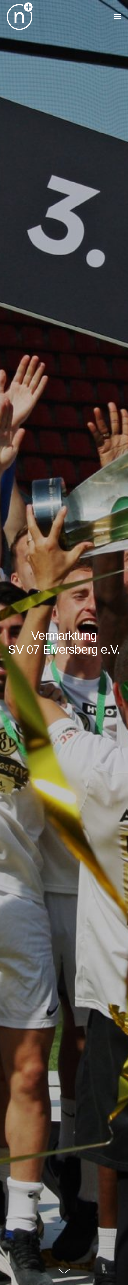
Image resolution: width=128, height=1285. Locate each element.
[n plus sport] (20, 16)
